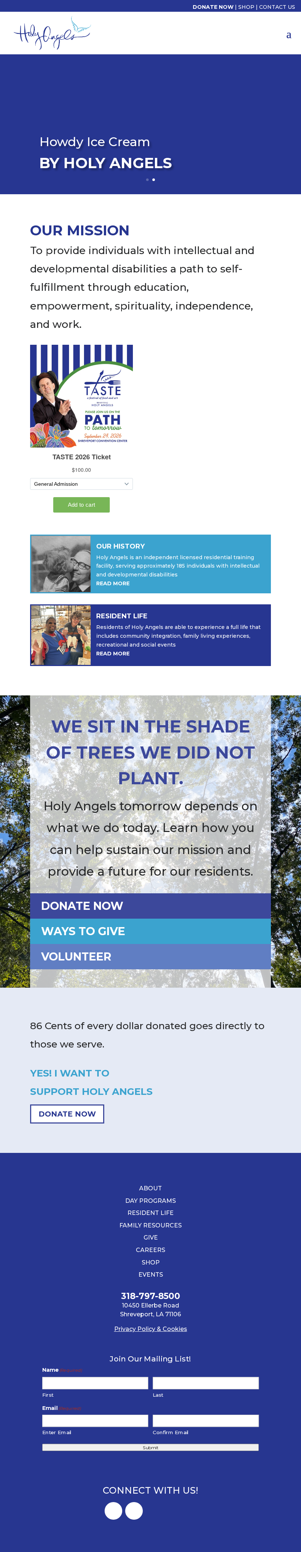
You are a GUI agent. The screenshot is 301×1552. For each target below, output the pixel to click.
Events (150, 1274)
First (48, 1395)
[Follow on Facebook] (113, 1511)
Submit (150, 1447)
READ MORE (113, 583)
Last (158, 1395)
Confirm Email (171, 1432)
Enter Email (57, 1432)
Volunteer (76, 956)
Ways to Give (83, 931)
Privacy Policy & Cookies (150, 1328)
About (150, 1188)
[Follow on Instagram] (134, 1511)
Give (151, 1237)
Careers (150, 1250)
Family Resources (150, 1225)
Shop (246, 7)
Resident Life (150, 1212)
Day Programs (150, 1200)
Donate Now (213, 7)
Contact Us (277, 7)
